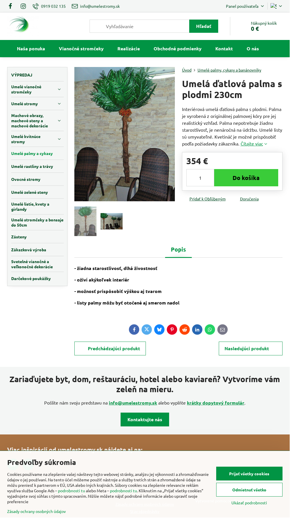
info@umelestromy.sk (133, 403)
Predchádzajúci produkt (114, 348)
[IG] (23, 6)
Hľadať (203, 26)
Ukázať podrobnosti (249, 502)
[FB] (12, 6)
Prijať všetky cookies (249, 473)
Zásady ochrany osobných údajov (36, 511)
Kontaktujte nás (144, 419)
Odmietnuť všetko (249, 489)
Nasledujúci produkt (247, 348)
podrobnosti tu (71, 490)
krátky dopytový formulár (215, 403)
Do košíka (246, 177)
